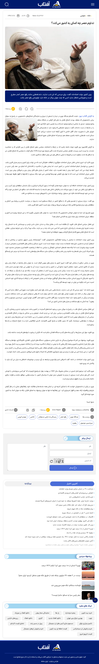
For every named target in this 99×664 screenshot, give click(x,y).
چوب (90, 618)
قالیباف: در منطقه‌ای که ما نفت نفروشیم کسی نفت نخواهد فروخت (70, 517)
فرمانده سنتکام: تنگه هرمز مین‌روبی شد (65, 585)
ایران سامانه (44, 661)
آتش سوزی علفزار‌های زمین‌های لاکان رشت (78, 541)
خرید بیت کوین (86, 613)
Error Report (56, 410)
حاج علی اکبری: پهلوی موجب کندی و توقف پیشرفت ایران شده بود (70, 521)
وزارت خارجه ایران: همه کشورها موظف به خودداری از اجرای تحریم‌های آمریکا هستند (64, 501)
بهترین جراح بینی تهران (74, 618)
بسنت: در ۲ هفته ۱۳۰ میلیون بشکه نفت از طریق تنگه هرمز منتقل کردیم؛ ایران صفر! (49, 575)
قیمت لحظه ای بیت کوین (58, 629)
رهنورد (74, 423)
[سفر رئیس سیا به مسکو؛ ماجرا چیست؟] (87, 595)
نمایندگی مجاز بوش (42, 613)
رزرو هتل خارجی (12, 618)
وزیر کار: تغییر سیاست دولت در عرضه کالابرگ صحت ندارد (73, 525)
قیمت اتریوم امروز (86, 634)
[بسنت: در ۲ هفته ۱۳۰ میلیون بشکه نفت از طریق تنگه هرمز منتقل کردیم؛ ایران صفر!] (87, 575)
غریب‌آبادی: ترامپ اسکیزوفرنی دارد (81, 497)
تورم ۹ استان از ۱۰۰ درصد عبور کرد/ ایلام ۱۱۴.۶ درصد (75, 529)
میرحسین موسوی (86, 423)
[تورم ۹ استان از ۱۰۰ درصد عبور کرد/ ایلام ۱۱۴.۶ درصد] (87, 565)
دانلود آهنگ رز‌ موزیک (22, 613)
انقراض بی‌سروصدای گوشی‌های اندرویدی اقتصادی (75, 493)
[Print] (27, 409)
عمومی (82, 16)
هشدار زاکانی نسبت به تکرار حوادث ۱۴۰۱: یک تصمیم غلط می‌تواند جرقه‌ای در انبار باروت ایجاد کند (59, 537)
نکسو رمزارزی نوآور (85, 623)
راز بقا (57, 613)
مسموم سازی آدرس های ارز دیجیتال (61, 623)
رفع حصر (63, 417)
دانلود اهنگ (28, 618)
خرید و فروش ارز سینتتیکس (82, 629)
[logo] (50, 4)
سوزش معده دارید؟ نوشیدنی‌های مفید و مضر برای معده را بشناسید (69, 545)
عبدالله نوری (74, 417)
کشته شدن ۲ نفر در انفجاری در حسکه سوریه (77, 513)
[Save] (33, 410)
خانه (88, 16)
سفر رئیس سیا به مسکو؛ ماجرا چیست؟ (66, 595)
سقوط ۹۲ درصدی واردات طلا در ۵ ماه (80, 533)
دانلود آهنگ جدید (54, 618)
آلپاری (40, 618)
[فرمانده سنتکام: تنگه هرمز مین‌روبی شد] (87, 585)
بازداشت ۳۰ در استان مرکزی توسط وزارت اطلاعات (76, 489)
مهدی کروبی (22, 417)
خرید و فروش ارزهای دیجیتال (33, 629)
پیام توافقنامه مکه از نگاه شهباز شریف (80, 509)
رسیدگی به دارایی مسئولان (47, 417)
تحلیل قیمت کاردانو (17, 623)
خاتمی (32, 417)
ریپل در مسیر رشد (36, 623)
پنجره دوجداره (70, 613)
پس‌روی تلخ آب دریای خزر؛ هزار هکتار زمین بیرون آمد (74, 505)
